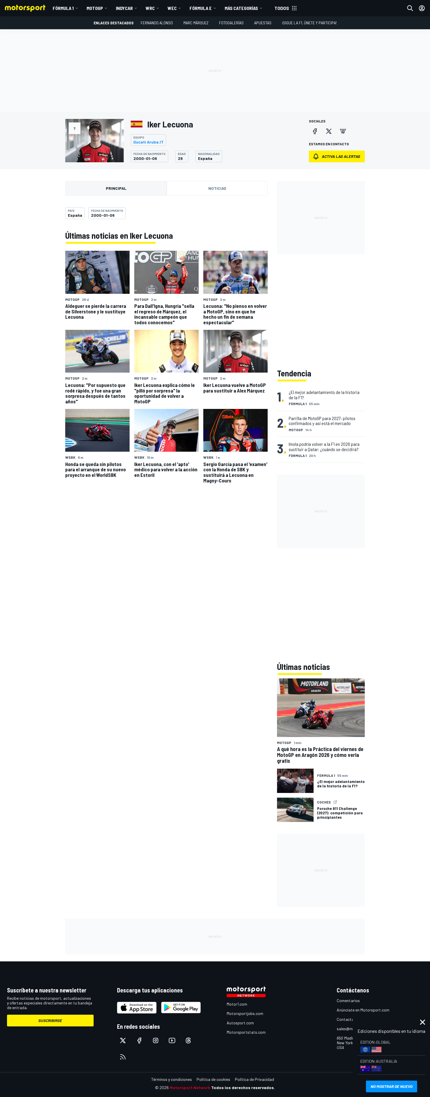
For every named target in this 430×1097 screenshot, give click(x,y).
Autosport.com (240, 1022)
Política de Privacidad (254, 1079)
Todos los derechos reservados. (243, 1087)
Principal (116, 188)
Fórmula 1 (63, 8)
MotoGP (95, 8)
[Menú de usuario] (422, 8)
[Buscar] (410, 8)
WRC (150, 8)
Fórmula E (201, 8)
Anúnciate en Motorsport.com (363, 1009)
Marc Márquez (196, 22)
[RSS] (123, 1057)
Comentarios (348, 1000)
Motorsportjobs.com (245, 1013)
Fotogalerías (231, 22)
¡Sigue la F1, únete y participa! (309, 22)
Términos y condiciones (171, 1079)
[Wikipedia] (343, 131)
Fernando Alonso (157, 22)
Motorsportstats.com (246, 1032)
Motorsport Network (190, 1087)
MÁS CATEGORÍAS (241, 8)
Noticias (217, 188)
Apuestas (262, 22)
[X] (329, 131)
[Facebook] (315, 131)
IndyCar (124, 8)
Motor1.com (237, 1004)
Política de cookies (213, 1079)
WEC (172, 8)
